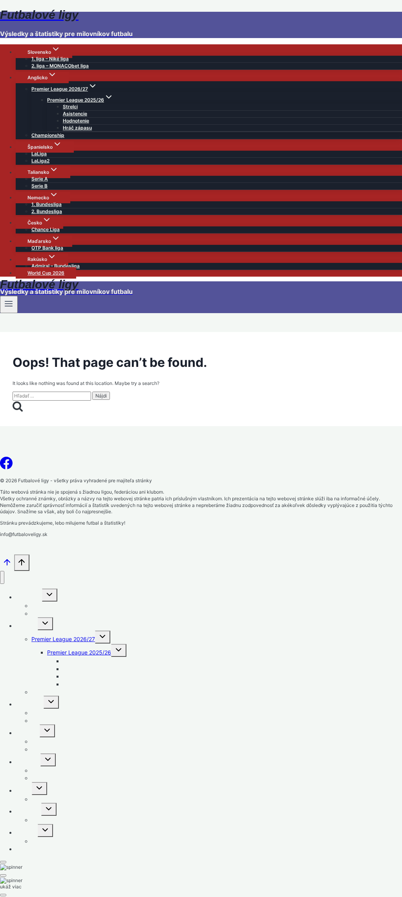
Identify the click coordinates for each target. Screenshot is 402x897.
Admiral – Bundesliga (55, 266)
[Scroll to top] (7, 565)
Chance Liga (45, 229)
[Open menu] (9, 304)
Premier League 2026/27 (63, 639)
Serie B (39, 186)
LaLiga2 (40, 161)
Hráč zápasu (77, 128)
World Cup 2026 (45, 273)
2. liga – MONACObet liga (60, 66)
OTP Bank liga (47, 248)
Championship (47, 135)
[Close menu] (2, 577)
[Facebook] (6, 465)
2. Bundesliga (46, 211)
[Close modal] (3, 862)
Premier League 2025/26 (79, 652)
